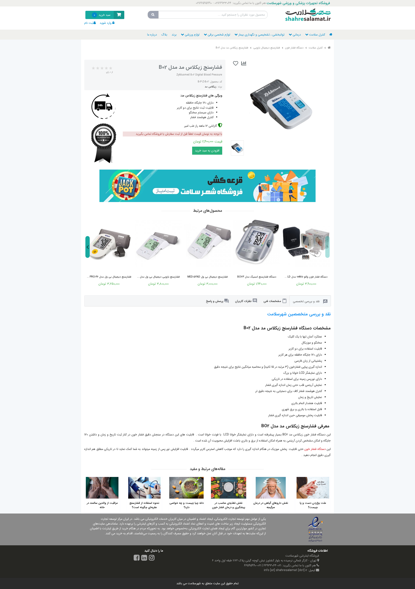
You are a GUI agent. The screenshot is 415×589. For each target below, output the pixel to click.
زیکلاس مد (210, 87)
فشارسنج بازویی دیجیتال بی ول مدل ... (158, 277)
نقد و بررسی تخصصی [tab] (306, 301)
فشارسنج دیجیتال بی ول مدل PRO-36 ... (109, 277)
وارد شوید (106, 23)
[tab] (275, 300)
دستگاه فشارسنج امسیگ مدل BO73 (256, 277)
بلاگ (164, 34)
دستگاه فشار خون (315, 449)
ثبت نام (89, 23)
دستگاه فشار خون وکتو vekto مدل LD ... (306, 277)
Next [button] (87, 247)
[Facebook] (136, 558)
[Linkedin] (144, 558)
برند (174, 34)
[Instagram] (152, 558)
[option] (109, 252)
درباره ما (152, 34)
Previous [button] (327, 247)
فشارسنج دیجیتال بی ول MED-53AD (207, 277)
